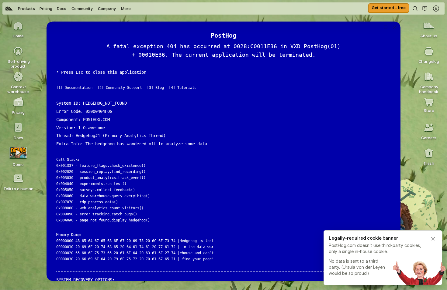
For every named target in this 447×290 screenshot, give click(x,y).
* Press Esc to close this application (101, 72)
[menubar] (68, 8)
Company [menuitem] (107, 8)
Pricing (46, 8)
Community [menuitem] (82, 8)
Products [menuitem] (26, 8)
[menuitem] (9, 8)
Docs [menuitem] (61, 8)
